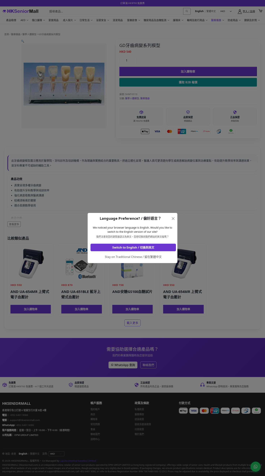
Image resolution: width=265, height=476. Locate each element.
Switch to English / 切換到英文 (133, 247)
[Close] (173, 218)
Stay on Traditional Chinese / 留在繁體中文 (133, 257)
